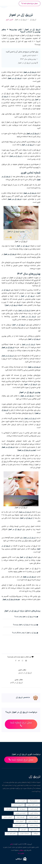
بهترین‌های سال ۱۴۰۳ (28, 59)
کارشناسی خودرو (21, 813)
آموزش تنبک (19, 821)
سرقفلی (21, 850)
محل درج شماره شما (30, 3)
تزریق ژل (33, 19)
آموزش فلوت (34, 809)
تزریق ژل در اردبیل (25, 673)
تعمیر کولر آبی (11, 834)
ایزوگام (36, 834)
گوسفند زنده (20, 817)
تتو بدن (23, 830)
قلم (11, 844)
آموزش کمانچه (33, 817)
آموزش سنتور (8, 817)
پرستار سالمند (34, 825)
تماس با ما (21, 853)
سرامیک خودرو (24, 834)
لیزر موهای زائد (10, 809)
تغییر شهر (9, 19)
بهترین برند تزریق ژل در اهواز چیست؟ (25, 625)
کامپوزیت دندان (18, 805)
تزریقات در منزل (33, 821)
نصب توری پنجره (20, 825)
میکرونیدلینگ (34, 801)
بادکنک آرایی (34, 813)
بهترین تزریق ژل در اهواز (27, 63)
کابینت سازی (21, 801)
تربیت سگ (13, 830)
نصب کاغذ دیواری (33, 805)
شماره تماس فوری (29, 55)
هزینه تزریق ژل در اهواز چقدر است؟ (26, 617)
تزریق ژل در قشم (16, 682)
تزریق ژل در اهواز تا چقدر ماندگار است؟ (25, 633)
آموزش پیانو (34, 830)
